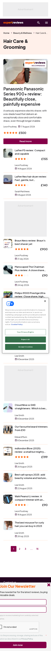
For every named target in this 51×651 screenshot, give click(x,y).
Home (6, 33)
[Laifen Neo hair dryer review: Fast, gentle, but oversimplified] (7, 179)
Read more (26, 141)
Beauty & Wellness (22, 33)
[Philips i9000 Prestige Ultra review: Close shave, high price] (7, 295)
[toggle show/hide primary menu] (46, 22)
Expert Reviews (13, 22)
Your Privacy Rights (25, 332)
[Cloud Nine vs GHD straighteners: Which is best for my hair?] (7, 407)
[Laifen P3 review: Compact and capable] (7, 153)
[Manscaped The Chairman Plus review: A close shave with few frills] (7, 269)
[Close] (45, 301)
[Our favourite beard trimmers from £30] (7, 429)
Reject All (25, 339)
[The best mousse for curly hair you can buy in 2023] (7, 525)
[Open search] (38, 22)
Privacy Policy (27, 639)
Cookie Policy (17, 324)
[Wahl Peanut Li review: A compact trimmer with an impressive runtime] (7, 499)
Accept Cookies (25, 347)
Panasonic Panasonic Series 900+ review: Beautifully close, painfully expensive (23, 96)
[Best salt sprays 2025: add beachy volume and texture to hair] (7, 477)
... (31, 548)
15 (37, 548)
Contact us (9, 582)
